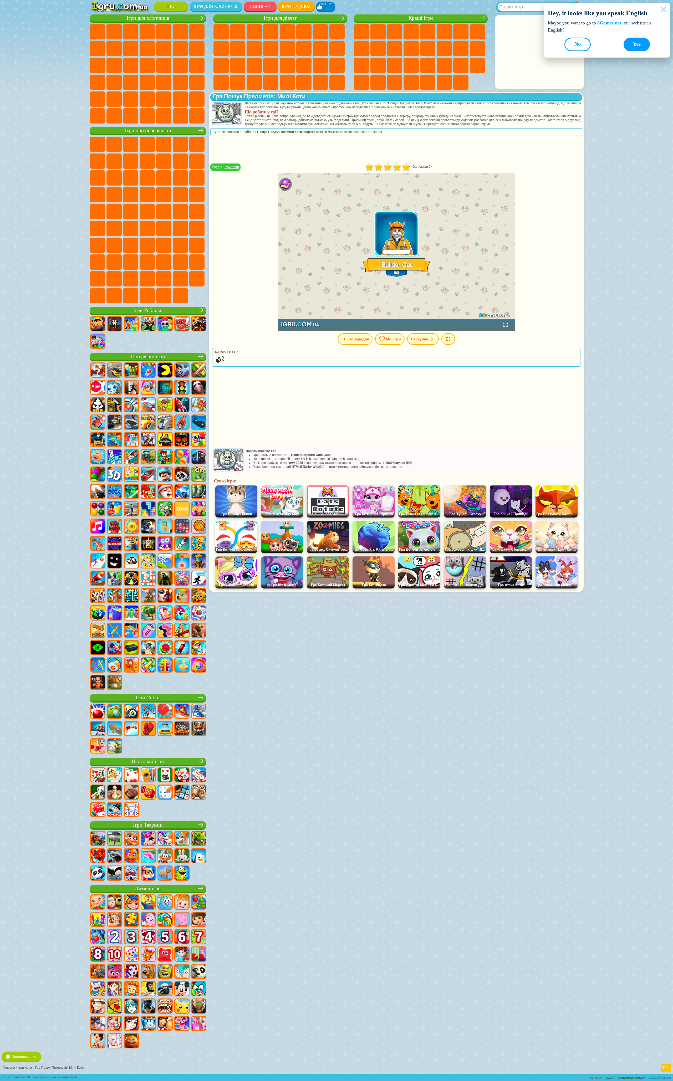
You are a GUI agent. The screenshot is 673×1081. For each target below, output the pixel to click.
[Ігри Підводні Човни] (199, 422)
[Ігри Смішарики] (165, 902)
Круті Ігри (361, 82)
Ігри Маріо (114, 194)
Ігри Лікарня (221, 65)
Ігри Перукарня (270, 48)
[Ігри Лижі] (199, 712)
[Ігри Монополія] (114, 810)
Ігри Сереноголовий (197, 211)
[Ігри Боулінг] (98, 712)
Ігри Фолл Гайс (180, 211)
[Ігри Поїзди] (165, 422)
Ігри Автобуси (147, 82)
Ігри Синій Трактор (163, 211)
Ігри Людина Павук (130, 194)
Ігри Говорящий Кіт (147, 144)
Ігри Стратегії (130, 31)
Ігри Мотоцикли (130, 48)
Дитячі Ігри (411, 31)
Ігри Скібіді (163, 262)
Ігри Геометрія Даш (477, 31)
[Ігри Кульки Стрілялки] (148, 370)
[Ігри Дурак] (98, 775)
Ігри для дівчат (280, 18)
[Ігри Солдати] (165, 475)
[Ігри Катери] (148, 475)
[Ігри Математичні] (98, 920)
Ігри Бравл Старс (114, 228)
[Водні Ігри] (182, 665)
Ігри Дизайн (337, 65)
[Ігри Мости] (182, 631)
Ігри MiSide (197, 278)
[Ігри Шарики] (182, 457)
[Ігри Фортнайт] (148, 440)
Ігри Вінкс (254, 82)
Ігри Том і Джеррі (130, 211)
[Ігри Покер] (182, 775)
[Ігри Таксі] (148, 422)
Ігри (171, 6)
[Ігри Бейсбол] (114, 746)
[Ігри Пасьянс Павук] (165, 775)
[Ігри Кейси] (131, 648)
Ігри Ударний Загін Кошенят (97, 194)
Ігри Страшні (411, 48)
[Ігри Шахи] (114, 793)
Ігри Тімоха (163, 278)
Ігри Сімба (197, 245)
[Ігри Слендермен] (199, 388)
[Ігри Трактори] (148, 457)
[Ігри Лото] (199, 793)
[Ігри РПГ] (182, 370)
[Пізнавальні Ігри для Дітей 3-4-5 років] (148, 902)
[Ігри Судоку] (165, 793)
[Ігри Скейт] (114, 729)
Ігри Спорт (361, 48)
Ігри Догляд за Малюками (320, 65)
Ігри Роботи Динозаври (147, 65)
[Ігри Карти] (131, 775)
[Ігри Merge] (98, 613)
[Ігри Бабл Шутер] (182, 561)
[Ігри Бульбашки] (98, 937)
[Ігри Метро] (199, 457)
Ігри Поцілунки (287, 48)
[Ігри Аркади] (165, 370)
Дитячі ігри (148, 888)
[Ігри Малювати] (131, 954)
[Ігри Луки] (131, 405)
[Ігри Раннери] (131, 544)
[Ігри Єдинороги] (148, 839)
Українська (21, 1056)
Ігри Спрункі (130, 278)
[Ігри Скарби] (199, 509)
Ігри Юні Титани (147, 211)
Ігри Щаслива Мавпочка (114, 211)
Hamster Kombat (197, 262)
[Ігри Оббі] (131, 324)
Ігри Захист (394, 82)
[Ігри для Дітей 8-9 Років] (98, 954)
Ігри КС (114, 116)
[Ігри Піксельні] (165, 457)
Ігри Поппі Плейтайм (163, 295)
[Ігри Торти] (114, 527)
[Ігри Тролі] (114, 972)
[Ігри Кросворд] (114, 457)
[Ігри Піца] (114, 1006)
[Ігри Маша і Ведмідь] (114, 902)
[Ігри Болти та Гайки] (98, 631)
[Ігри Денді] (148, 544)
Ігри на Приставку (460, 82)
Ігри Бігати (180, 82)
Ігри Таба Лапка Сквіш (270, 82)
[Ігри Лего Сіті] (98, 440)
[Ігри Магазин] (199, 1024)
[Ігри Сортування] (114, 613)
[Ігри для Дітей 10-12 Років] (114, 954)
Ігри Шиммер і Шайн (97, 211)
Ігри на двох (296, 6)
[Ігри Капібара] (165, 873)
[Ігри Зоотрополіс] (98, 972)
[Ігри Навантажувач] (114, 405)
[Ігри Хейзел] (182, 902)
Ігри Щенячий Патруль (130, 144)
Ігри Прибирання (221, 82)
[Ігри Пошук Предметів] (199, 492)
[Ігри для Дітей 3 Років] (131, 937)
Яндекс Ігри (460, 31)
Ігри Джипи (114, 99)
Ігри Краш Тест (147, 116)
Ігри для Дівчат (378, 31)
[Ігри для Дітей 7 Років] (199, 937)
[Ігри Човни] (182, 422)
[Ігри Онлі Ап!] (148, 596)
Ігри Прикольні (378, 65)
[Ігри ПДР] (182, 388)
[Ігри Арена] (199, 405)
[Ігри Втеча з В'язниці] (131, 631)
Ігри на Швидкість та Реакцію (411, 65)
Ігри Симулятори (394, 31)
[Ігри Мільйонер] (114, 544)
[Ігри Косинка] (148, 775)
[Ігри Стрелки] (165, 665)
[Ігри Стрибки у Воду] (131, 729)
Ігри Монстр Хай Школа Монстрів (304, 31)
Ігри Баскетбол (378, 82)
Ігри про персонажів (148, 130)
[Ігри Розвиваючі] (131, 902)
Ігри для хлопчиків (216, 6)
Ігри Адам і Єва (180, 194)
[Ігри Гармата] (98, 579)
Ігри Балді (163, 228)
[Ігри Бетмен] (148, 1006)
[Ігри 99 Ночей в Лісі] (114, 324)
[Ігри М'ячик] (199, 527)
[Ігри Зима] (165, 561)
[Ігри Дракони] (98, 856)
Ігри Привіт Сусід (114, 245)
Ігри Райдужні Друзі (147, 245)
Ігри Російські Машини (114, 82)
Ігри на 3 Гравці (477, 65)
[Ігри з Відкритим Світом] (131, 509)
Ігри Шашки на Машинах (197, 116)
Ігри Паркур (130, 99)
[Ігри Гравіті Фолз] (98, 1006)
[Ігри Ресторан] (165, 1024)
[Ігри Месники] (98, 1024)
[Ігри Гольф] (114, 712)
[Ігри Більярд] (131, 712)
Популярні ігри (148, 356)
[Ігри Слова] (148, 561)
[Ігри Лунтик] (148, 920)
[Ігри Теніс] (165, 712)
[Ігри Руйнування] (131, 527)
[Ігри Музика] (98, 527)
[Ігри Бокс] (148, 729)
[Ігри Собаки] (182, 839)
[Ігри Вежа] (199, 561)
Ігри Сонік (180, 178)
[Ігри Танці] (182, 1024)
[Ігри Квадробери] (199, 729)
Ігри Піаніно (237, 82)
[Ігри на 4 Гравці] (131, 370)
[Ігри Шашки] (131, 793)
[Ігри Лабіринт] (131, 596)
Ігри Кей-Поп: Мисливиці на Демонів (180, 295)
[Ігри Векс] (199, 579)
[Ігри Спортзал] (98, 746)
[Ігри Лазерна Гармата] (199, 475)
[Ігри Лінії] (98, 509)
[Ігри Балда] (98, 596)
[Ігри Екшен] (98, 370)
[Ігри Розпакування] (199, 665)
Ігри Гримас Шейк (180, 262)
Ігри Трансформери (114, 278)
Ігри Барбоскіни (197, 178)
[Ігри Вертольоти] (98, 422)
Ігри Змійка (444, 65)
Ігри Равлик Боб (197, 144)
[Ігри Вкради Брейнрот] (148, 324)
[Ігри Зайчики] (182, 856)
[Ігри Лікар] (131, 440)
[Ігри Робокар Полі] (148, 1024)
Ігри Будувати (444, 82)
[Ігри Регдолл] (114, 631)
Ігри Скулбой (130, 245)
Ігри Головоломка (97, 262)
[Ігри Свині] (114, 839)
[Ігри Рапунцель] (114, 920)
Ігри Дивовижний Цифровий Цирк (97, 278)
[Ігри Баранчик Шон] (165, 989)
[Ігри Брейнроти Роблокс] (182, 324)
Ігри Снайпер (97, 65)
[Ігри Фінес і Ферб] (182, 972)
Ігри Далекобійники (97, 116)
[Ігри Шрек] (165, 972)
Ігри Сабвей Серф (180, 161)
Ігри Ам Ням (97, 178)
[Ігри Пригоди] (165, 405)
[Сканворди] (148, 579)
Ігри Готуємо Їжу (287, 82)
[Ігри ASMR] (148, 631)
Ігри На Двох (427, 31)
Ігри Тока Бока (163, 245)
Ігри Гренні (180, 228)
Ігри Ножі (477, 48)
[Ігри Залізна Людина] (199, 1006)
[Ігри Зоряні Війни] (131, 492)
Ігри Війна (197, 99)
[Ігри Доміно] (199, 775)
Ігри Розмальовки (337, 31)
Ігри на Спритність (444, 31)
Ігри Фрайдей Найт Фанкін (147, 262)
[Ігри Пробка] (148, 665)
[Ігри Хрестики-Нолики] (131, 810)
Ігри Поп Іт (361, 65)
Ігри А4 (147, 228)
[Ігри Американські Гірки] (98, 544)
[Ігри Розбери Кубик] (98, 457)
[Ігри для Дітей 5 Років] (165, 937)
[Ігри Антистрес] (199, 544)
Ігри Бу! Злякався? (97, 295)
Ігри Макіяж (270, 65)
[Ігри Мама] (98, 1041)
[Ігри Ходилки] (98, 561)
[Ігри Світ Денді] (165, 324)
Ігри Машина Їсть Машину (197, 65)
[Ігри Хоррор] (114, 561)
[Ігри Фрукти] (165, 648)
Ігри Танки (147, 31)
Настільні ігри (148, 761)
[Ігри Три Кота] (148, 954)
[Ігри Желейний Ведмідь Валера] (165, 954)
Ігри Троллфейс (114, 161)
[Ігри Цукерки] (165, 920)
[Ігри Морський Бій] (114, 440)
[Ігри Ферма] (148, 492)
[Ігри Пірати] (182, 475)
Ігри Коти (232, 167)
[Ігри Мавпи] (165, 856)
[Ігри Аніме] (131, 1006)
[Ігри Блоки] (114, 509)
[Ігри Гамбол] (199, 989)
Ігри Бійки (180, 48)
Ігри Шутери (163, 82)
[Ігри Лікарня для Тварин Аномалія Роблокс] (199, 324)
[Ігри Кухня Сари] (114, 989)
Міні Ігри (394, 65)
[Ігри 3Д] (114, 475)
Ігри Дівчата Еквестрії (237, 31)
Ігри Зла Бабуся (147, 161)
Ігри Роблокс (147, 310)
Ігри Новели (337, 48)
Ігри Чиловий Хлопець (180, 278)
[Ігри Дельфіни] (148, 856)
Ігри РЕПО (114, 295)
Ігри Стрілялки (197, 82)
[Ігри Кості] (98, 810)
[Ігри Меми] (182, 596)
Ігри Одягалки (254, 48)
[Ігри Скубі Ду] (148, 972)
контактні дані (602, 1077)
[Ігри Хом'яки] (148, 873)
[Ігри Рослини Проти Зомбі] (165, 509)
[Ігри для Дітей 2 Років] (114, 937)
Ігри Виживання (163, 65)
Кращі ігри (421, 18)
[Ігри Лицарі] (199, 596)
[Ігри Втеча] (131, 388)
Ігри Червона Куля (97, 161)
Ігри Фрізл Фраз (147, 194)
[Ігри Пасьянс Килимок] (98, 793)
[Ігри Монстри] (165, 544)
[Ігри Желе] (131, 665)
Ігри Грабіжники (180, 65)
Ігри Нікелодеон (411, 82)
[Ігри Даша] (199, 920)
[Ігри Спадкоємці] (131, 1024)
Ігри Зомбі (163, 31)
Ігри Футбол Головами (163, 99)
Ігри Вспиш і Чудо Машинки (163, 178)
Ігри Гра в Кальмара (130, 228)
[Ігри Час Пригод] (98, 989)
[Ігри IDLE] (199, 648)
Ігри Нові (361, 31)
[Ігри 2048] (182, 509)
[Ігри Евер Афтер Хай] (131, 972)
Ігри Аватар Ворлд (180, 245)
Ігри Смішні (378, 48)
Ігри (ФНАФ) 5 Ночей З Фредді (180, 144)
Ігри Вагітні (320, 48)
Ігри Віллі (97, 144)
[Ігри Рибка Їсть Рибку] (182, 613)
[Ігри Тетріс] (148, 509)
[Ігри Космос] (182, 405)
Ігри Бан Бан (130, 262)
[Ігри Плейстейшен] (114, 596)
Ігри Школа (427, 82)
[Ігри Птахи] (114, 873)
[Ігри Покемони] (182, 1006)
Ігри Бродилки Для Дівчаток (320, 31)
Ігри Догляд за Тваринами (337, 82)
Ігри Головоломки (460, 65)
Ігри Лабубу (147, 295)
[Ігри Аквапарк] (148, 388)
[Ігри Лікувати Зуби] (165, 1006)
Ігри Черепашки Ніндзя (197, 194)
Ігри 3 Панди (130, 178)
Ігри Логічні (427, 48)
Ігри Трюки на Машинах (427, 65)
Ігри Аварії (114, 48)
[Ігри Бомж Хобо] (148, 989)
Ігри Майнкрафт (197, 31)
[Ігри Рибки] (131, 856)
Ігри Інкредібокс (147, 278)
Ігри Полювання (97, 99)
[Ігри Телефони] (165, 613)
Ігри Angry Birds (197, 161)
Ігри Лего (163, 161)
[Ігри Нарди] (148, 793)
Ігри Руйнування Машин (180, 116)
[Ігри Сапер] (182, 793)
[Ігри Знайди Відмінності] (199, 954)
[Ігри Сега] (114, 492)
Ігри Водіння (180, 99)
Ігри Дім (304, 82)
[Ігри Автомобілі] (114, 370)
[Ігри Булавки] (114, 665)
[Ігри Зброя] (98, 492)
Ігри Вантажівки (163, 48)
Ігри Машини (97, 48)
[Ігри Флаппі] (131, 561)
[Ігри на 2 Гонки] (148, 405)
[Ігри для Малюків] (98, 902)
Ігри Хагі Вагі (197, 228)
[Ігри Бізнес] (165, 527)
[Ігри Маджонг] (114, 775)
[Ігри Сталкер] (131, 579)
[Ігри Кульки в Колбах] (131, 613)
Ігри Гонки (197, 48)
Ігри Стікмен (147, 48)
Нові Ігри (260, 6)
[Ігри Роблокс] (98, 324)
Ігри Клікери (444, 48)
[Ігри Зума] (98, 475)
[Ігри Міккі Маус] (182, 989)
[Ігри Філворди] (182, 527)
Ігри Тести (287, 31)
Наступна (419, 339)
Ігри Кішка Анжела (221, 48)
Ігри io (394, 48)
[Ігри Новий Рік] (165, 492)
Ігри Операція (254, 65)
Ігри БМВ (130, 116)
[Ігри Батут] (165, 729)
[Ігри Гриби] (114, 683)
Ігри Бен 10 (163, 194)
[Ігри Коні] (98, 839)
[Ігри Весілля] (114, 1024)
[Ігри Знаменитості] (114, 1041)
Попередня (359, 339)
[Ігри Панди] (98, 873)
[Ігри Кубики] (199, 440)
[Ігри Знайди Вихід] (165, 388)
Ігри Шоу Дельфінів (114, 178)
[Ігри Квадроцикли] (114, 579)
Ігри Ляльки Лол (320, 82)
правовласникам (631, 1077)
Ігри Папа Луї (304, 48)
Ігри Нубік (97, 245)
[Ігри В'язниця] (98, 683)
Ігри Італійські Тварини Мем (130, 295)
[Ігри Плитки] (199, 613)
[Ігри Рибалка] (131, 457)
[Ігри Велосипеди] (148, 712)
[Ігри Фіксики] (131, 989)
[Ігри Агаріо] (98, 388)
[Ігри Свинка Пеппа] (182, 920)
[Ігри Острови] (148, 613)
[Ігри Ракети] (182, 544)
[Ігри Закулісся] (165, 579)
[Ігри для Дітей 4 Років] (148, 937)
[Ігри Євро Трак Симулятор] (148, 527)
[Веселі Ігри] (131, 1041)
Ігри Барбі (270, 31)
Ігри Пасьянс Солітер (460, 48)
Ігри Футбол (114, 31)
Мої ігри (393, 339)
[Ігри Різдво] (199, 902)
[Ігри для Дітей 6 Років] (182, 937)
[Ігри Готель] (114, 648)
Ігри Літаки (147, 99)
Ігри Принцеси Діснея (287, 65)
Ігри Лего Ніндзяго (163, 144)
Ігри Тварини (148, 825)
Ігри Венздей (114, 262)
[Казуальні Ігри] (182, 579)
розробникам (660, 1077)
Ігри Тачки (147, 178)
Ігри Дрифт (130, 82)
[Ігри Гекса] (165, 631)
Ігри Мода (304, 65)
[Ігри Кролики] (131, 873)
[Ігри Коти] (131, 839)
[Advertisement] (539, 52)
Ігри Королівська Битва (180, 31)
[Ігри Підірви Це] (114, 388)
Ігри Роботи (114, 65)
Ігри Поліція (130, 65)
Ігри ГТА (97, 82)
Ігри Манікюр (237, 65)
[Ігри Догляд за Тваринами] (165, 839)
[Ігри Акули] (114, 856)
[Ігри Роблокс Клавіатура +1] (98, 342)
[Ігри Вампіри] (165, 596)
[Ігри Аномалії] (98, 648)
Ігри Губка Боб (114, 144)
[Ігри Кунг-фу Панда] (199, 972)
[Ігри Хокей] (98, 729)
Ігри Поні (221, 31)
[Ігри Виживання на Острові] (148, 648)
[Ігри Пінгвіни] (199, 856)
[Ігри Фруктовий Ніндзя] (199, 370)
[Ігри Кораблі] (131, 422)
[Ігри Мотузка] (98, 665)
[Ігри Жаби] (182, 873)
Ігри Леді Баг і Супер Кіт (130, 161)
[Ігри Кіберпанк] (165, 440)
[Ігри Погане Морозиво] (98, 405)
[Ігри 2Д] (131, 475)
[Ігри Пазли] (131, 920)
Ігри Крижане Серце (237, 48)
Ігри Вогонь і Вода (254, 31)
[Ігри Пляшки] (182, 648)
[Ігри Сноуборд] (182, 712)
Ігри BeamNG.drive (163, 116)
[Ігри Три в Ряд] (182, 492)
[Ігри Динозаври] (199, 839)
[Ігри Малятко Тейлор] (182, 954)
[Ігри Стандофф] (199, 631)
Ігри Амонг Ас (97, 228)
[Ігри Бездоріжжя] (114, 422)
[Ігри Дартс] (182, 729)
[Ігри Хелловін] (182, 440)
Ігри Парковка (97, 31)
